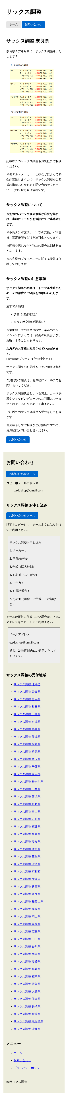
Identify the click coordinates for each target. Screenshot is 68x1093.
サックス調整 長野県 (27, 804)
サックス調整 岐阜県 (27, 849)
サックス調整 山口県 (27, 939)
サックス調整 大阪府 (27, 879)
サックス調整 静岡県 (27, 834)
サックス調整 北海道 (27, 684)
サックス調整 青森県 (27, 691)
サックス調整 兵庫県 (27, 886)
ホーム (13, 24)
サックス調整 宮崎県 (27, 1014)
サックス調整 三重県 (27, 856)
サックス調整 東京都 (27, 774)
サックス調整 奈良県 (27, 894)
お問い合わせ (33, 24)
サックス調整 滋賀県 (27, 864)
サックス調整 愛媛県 (27, 961)
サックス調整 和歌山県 (28, 901)
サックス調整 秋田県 (27, 706)
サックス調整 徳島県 (27, 954)
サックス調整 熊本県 (27, 998)
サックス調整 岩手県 (27, 699)
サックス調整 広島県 (27, 931)
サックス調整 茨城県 (27, 736)
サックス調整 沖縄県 (27, 1028)
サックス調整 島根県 (27, 924)
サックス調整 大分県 (27, 991)
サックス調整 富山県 (27, 811)
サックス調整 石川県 (27, 819)
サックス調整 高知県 (27, 968)
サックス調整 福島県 (27, 729)
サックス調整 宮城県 (27, 721)
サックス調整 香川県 (27, 946)
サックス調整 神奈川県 (28, 781)
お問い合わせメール (22, 473)
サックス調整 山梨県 (27, 789)
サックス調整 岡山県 (27, 916)
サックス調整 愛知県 (27, 841)
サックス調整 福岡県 (27, 976)
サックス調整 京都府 (27, 871)
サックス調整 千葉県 (27, 766)
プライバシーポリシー (28, 1067)
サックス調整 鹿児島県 (28, 1021)
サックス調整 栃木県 (27, 744)
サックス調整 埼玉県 (27, 759)
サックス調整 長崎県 (27, 1006)
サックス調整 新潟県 (27, 796)
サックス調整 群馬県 (27, 751)
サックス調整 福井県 (27, 826)
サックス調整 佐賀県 (27, 983)
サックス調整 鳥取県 (27, 909)
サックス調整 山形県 (27, 714)
